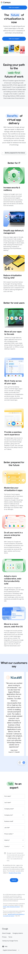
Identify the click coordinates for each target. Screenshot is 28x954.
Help (6, 946)
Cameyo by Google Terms (10, 941)
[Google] (5, 2)
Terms (10, 937)
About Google (6, 933)
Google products (18, 933)
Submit (14, 880)
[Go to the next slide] (23, 762)
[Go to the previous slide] (19, 762)
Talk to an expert (14, 7)
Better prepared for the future (15, 153)
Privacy (4, 937)
